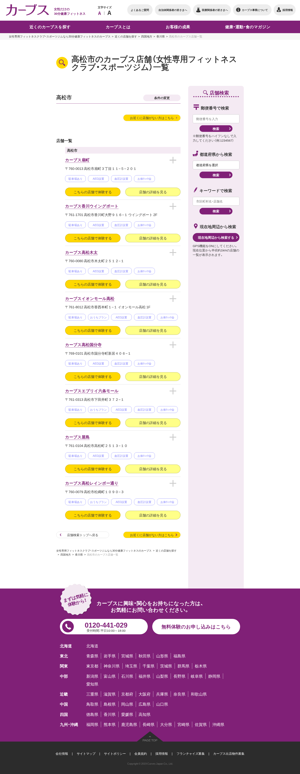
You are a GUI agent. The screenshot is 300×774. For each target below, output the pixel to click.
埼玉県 (131, 666)
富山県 (110, 676)
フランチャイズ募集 (191, 753)
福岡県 (92, 724)
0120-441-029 (106, 626)
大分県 (166, 724)
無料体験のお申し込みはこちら (196, 626)
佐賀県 (201, 724)
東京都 (92, 666)
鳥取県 (92, 704)
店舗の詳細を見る (153, 191)
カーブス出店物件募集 (228, 753)
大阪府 (145, 694)
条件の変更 (162, 97)
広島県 (145, 704)
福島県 (179, 656)
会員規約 (140, 753)
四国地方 (146, 36)
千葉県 (149, 666)
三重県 (92, 694)
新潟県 (92, 676)
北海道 (92, 646)
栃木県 (201, 666)
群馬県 (183, 666)
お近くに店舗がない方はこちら (152, 117)
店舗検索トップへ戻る (82, 534)
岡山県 (127, 704)
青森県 (92, 656)
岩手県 (110, 656)
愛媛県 (127, 714)
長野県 (179, 676)
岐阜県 (197, 676)
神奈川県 (112, 666)
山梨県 (162, 676)
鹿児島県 (129, 724)
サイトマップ (86, 753)
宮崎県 (183, 724)
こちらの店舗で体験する (93, 191)
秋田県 (145, 656)
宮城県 (127, 656)
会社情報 (62, 753)
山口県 (162, 704)
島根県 (110, 704)
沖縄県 (218, 724)
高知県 (145, 714)
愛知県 (92, 684)
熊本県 (110, 724)
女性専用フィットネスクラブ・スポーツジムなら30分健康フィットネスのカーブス (60, 36)
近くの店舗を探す (126, 36)
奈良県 (179, 694)
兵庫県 (162, 694)
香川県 (160, 36)
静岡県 (214, 676)
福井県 (145, 676)
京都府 (127, 694)
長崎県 (149, 724)
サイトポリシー (115, 753)
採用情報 (161, 753)
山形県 (162, 656)
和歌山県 (199, 694)
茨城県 (166, 666)
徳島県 (92, 714)
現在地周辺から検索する (216, 237)
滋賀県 (110, 694)
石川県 (127, 676)
